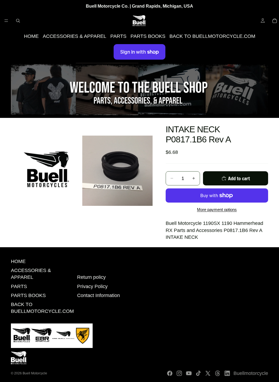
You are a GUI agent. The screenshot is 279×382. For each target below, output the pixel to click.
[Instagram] (179, 373)
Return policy (91, 277)
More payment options (217, 209)
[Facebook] (169, 373)
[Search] (18, 21)
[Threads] (217, 373)
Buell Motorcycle (35, 373)
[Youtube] (189, 373)
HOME (31, 36)
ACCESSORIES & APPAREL (74, 36)
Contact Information (98, 295)
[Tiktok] (198, 373)
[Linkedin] (227, 373)
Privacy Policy (92, 286)
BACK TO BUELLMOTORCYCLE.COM (212, 36)
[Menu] (6, 20)
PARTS (118, 36)
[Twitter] (208, 373)
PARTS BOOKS (148, 36)
